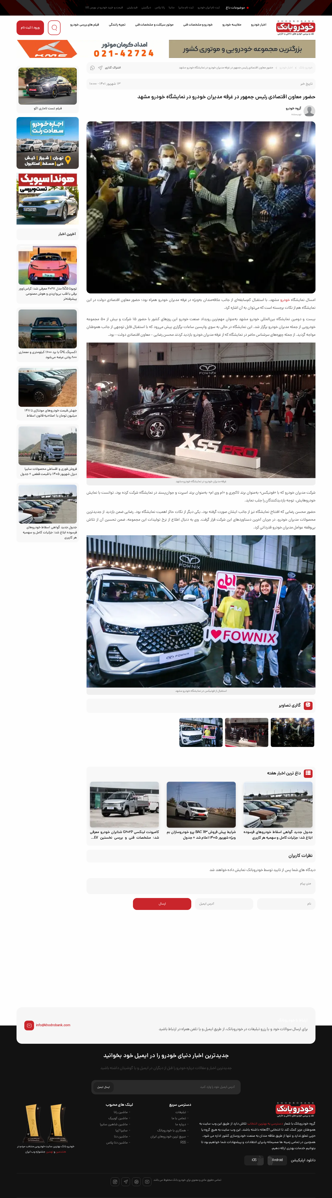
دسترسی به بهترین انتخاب (265, 1123)
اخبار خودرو (258, 24)
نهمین (49, 1152)
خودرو (285, 300)
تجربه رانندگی (117, 24)
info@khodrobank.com (53, 1025)
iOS (254, 1160)
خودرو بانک (305, 68)
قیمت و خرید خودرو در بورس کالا (104, 8)
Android (277, 1160)
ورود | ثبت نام (30, 27)
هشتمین (60, 1152)
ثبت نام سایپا (186, 8)
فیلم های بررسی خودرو (84, 24)
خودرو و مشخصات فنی (198, 24)
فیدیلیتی (132, 8)
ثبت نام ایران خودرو (209, 8)
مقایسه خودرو (231, 24)
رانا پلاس (160, 8)
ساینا (172, 8)
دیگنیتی (146, 8)
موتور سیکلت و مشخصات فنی (154, 24)
